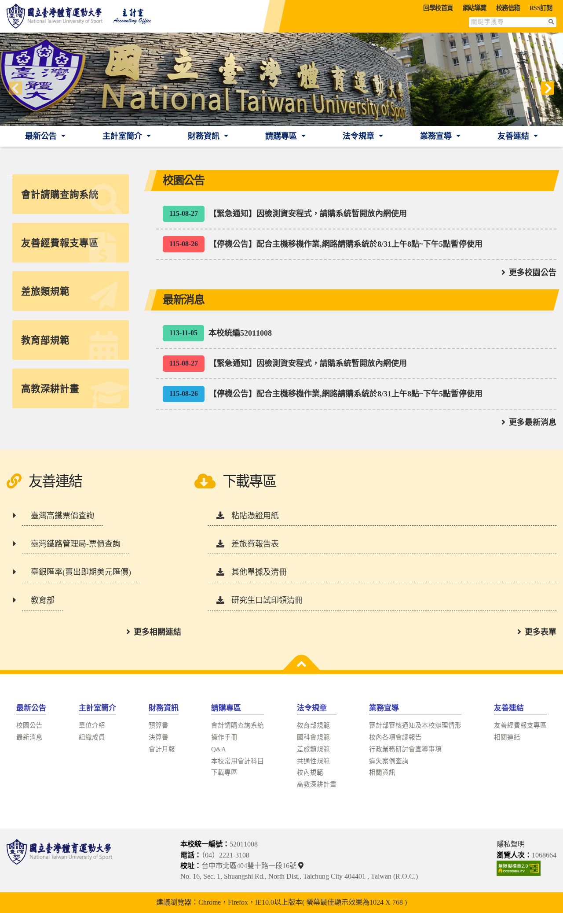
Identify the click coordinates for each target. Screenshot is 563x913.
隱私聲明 (511, 844)
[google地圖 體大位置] (302, 866)
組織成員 (92, 737)
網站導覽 (474, 7)
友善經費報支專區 (520, 725)
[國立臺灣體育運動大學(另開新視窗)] (59, 860)
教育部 (43, 600)
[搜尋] (551, 22)
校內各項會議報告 (395, 737)
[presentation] (15, 88)
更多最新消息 (532, 422)
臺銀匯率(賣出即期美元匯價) (81, 572)
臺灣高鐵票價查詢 (62, 515)
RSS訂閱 (541, 7)
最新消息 (29, 737)
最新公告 (42, 136)
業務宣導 (437, 136)
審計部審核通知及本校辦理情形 (415, 725)
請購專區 (282, 136)
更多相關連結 (157, 632)
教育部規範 (313, 725)
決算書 (158, 737)
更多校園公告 (532, 272)
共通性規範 (313, 761)
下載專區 (224, 772)
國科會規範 (313, 737)
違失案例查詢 (389, 761)
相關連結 (507, 737)
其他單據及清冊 (259, 572)
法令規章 (360, 136)
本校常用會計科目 (237, 761)
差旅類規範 (313, 749)
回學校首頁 (438, 7)
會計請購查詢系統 (237, 725)
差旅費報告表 (255, 544)
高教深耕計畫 (316, 784)
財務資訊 (205, 136)
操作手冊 (224, 737)
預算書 (158, 725)
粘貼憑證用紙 (255, 515)
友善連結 (514, 136)
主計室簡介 (123, 136)
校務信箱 (508, 7)
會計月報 (162, 749)
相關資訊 (382, 772)
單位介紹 (92, 725)
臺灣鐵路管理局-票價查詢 (76, 544)
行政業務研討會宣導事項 (405, 749)
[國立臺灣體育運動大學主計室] (84, 16)
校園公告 (29, 725)
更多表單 (540, 632)
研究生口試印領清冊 (267, 600)
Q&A (218, 749)
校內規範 (310, 772)
